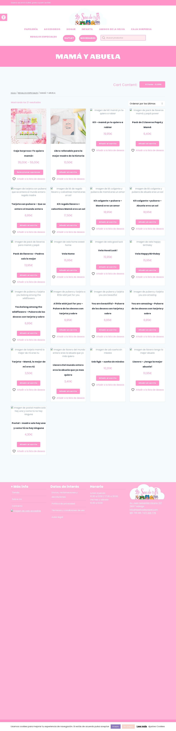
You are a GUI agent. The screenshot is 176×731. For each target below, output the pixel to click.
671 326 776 (149, 513)
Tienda (15, 492)
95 (131, 513)
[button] (3, 17)
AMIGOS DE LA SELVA (112, 29)
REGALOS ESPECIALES (43, 36)
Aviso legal (57, 517)
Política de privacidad (63, 503)
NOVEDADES (88, 38)
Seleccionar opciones (28, 172)
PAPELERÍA (31, 29)
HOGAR (71, 29)
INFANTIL (87, 29)
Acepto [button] (115, 726)
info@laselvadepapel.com (144, 509)
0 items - (153, 84)
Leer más (142, 726)
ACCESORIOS (52, 29)
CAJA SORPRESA (141, 29)
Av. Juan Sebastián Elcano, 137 (146, 503)
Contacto (17, 506)
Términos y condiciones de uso (68, 510)
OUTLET (69, 38)
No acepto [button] (128, 726)
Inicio (13, 93)
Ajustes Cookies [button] (156, 726)
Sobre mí (17, 499)
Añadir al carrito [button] (68, 172)
